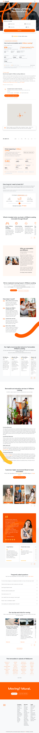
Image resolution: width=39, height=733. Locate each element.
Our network (19, 708)
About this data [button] (32, 65)
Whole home (12, 23)
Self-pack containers (25, 718)
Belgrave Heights (15, 670)
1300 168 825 (22, 82)
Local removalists (26, 706)
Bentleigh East (15, 672)
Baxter (32, 667)
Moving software (18, 719)
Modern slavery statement (33, 720)
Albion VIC (32, 662)
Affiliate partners (18, 710)
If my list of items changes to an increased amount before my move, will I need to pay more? (18, 580)
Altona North (32, 663)
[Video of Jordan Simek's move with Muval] (8, 494)
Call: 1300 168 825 (23, 693)
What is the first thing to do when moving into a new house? (12, 584)
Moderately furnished (19, 201)
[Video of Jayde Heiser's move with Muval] (30, 494)
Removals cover (26, 712)
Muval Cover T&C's (33, 711)
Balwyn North (15, 667)
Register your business (19, 706)
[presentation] (31, 238)
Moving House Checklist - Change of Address (12, 627)
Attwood (15, 666)
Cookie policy (33, 713)
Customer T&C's (32, 709)
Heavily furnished (30, 201)
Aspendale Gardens (7, 666)
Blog (18, 717)
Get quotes (14, 693)
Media (18, 711)
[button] (22, 116)
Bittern (32, 672)
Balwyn (7, 667)
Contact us (19, 716)
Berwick (23, 672)
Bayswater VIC (15, 669)
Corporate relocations (25, 714)
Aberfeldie (15, 662)
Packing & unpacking (25, 722)
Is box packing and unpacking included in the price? (10, 603)
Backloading (26, 724)
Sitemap (18, 720)
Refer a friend (19, 714)
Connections (26, 716)
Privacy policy (33, 712)
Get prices (19, 30)
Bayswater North (7, 669)
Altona (15, 663)
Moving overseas (25, 711)
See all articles (19, 648)
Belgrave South (23, 670)
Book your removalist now (19, 477)
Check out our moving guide (23, 290)
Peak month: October (16, 65)
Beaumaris (32, 669)
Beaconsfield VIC (23, 669)
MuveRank (19, 712)
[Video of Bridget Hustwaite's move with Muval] (19, 494)
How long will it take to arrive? (7, 587)
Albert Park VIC (23, 662)
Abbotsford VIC (7, 662)
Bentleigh (7, 672)
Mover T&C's (33, 706)
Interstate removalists (26, 709)
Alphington (7, 663)
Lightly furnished (9, 201)
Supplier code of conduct (33, 718)
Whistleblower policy (33, 715)
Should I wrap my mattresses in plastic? (8, 600)
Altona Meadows (23, 663)
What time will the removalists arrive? (8, 590)
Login (18, 721)
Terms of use (33, 705)
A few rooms (28, 23)
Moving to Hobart (25, 626)
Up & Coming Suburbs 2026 (8, 173)
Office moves (26, 720)
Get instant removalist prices (11, 95)
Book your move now (28, 152)
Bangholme (23, 667)
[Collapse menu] (34, 1)
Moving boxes (26, 725)
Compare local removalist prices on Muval (10, 82)
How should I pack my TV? (6, 594)
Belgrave (7, 670)
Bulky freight (26, 719)
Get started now (13, 290)
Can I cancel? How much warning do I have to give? (11, 597)
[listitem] (9, 161)
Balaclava (32, 666)
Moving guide (19, 713)
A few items (12, 27)
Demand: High (7, 65)
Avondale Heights (23, 666)
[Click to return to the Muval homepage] (6, 1)
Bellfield (32, 670)
